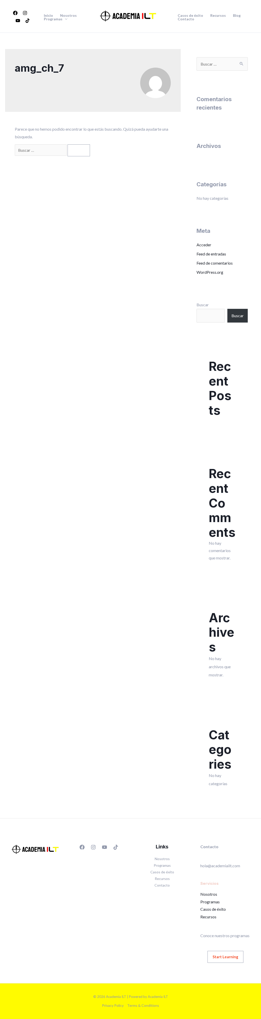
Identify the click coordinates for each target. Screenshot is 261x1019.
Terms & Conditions (143, 1005)
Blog (237, 15)
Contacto (186, 19)
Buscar (203, 304)
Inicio (48, 15)
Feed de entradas (211, 253)
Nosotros (68, 15)
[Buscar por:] (41, 150)
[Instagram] (25, 13)
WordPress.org (210, 272)
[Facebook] (15, 13)
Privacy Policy (113, 1005)
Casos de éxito (190, 15)
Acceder (204, 244)
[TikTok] (27, 20)
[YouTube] (18, 20)
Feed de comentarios (215, 263)
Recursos (218, 15)
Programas (53, 19)
